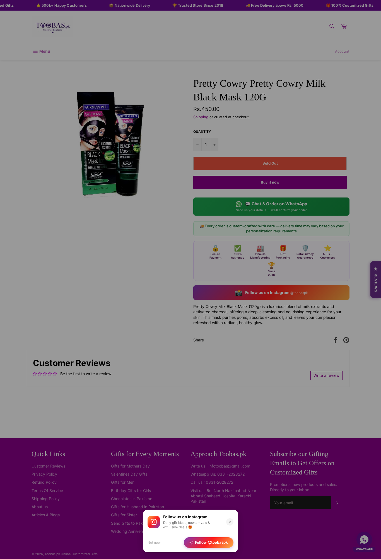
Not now (154, 542)
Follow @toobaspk (211, 542)
